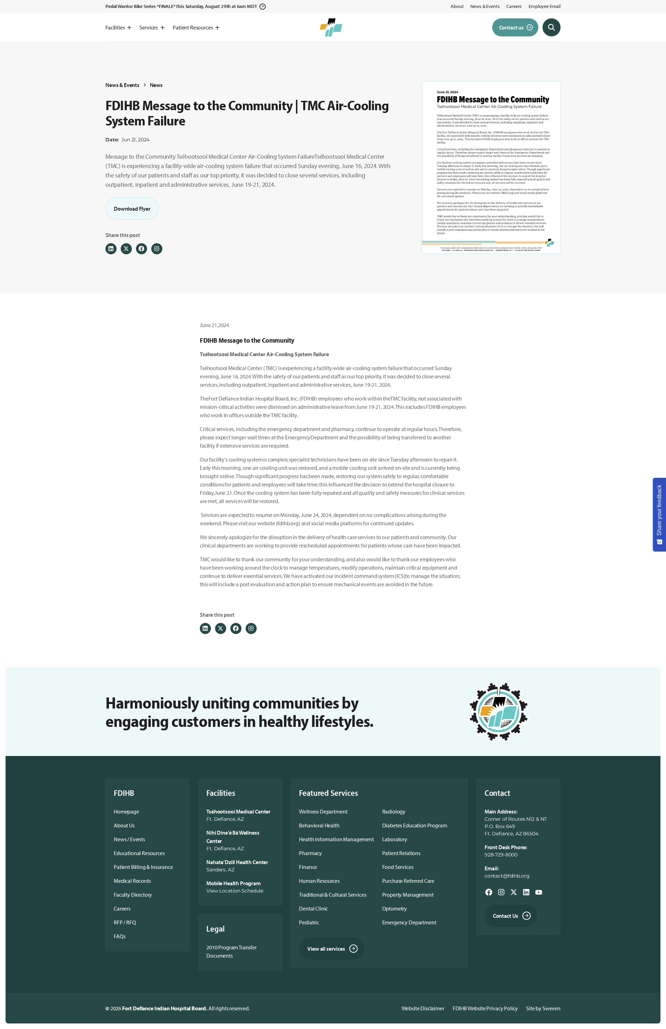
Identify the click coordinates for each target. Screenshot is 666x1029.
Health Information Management (336, 839)
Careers (514, 6)
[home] (331, 27)
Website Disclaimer (423, 1008)
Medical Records (132, 880)
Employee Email (545, 6)
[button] (118, 27)
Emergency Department (409, 922)
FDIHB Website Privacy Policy (485, 1008)
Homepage (126, 811)
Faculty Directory (133, 894)
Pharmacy (310, 853)
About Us (124, 825)
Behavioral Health (319, 825)
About (457, 6)
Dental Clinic (313, 908)
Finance (308, 866)
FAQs (119, 936)
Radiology (394, 811)
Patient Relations (401, 853)
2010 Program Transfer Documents (231, 951)
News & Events (485, 6)
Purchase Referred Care (408, 880)
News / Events (129, 839)
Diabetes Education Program (414, 825)
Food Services (397, 866)
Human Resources (319, 880)
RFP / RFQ (125, 922)
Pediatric (309, 922)
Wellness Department (323, 811)
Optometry (394, 908)
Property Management (408, 894)
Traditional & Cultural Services (332, 894)
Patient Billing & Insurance (143, 866)
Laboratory (394, 839)
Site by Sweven (543, 1008)
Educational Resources (139, 853)
